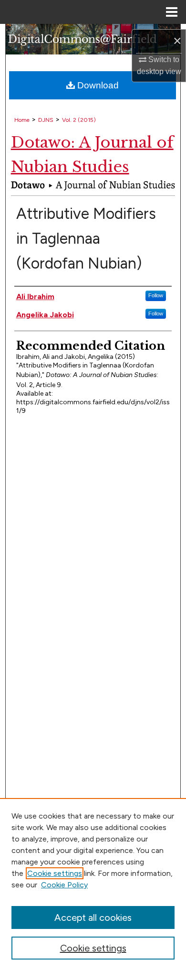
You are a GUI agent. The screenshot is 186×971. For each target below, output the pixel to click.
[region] (93, 884)
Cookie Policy (64, 884)
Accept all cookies (93, 917)
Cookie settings (54, 873)
